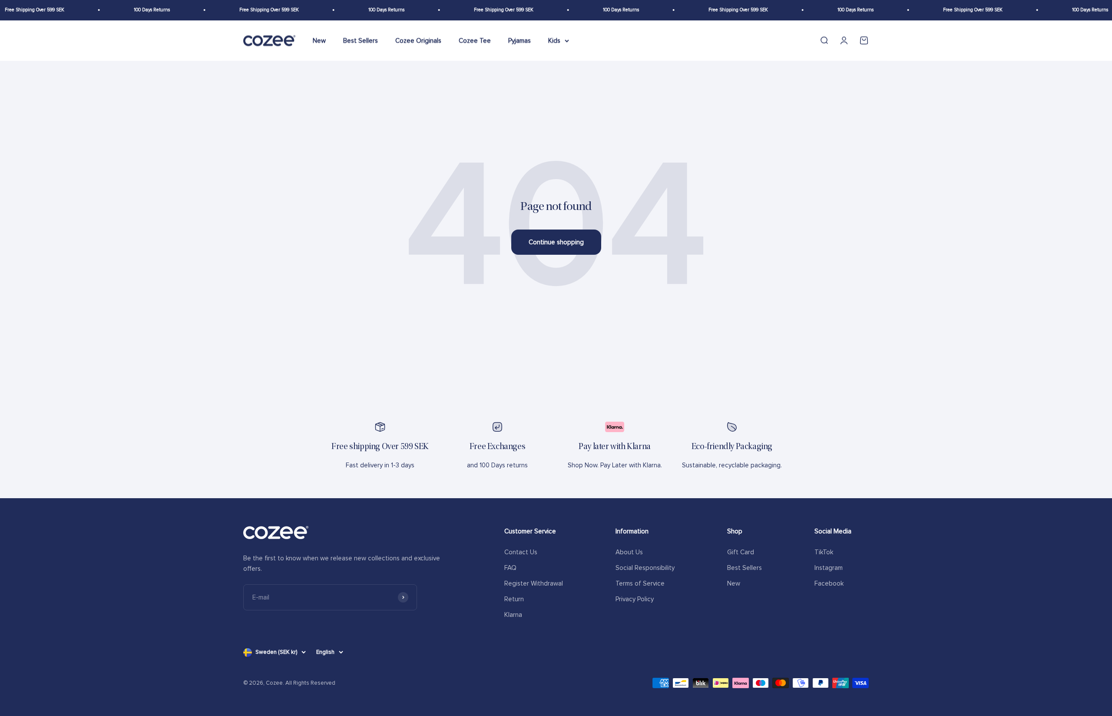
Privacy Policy (635, 599)
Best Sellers (360, 40)
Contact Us (520, 552)
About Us (629, 552)
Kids (554, 40)
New (319, 40)
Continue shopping (556, 242)
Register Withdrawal (533, 583)
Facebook (829, 583)
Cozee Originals (418, 40)
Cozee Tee (475, 40)
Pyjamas (519, 40)
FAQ (510, 568)
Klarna (513, 615)
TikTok (823, 552)
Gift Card (740, 552)
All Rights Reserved (310, 682)
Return (514, 599)
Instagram (828, 568)
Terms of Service (640, 583)
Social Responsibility (645, 568)
